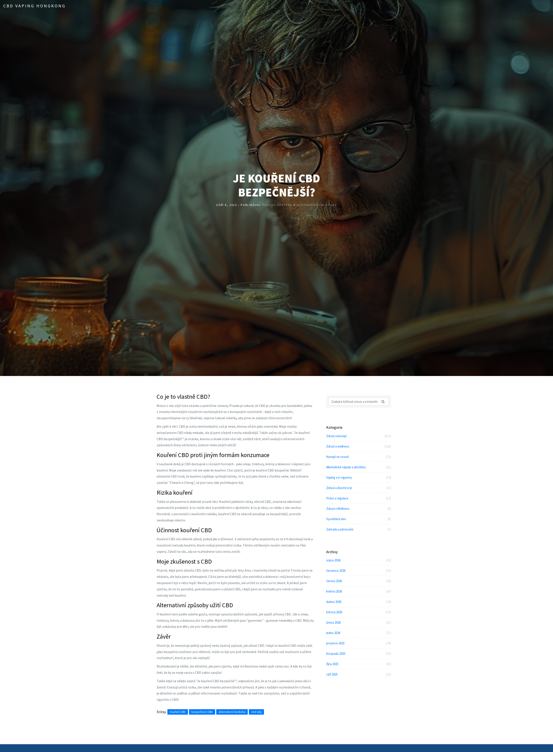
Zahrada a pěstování (358, 529)
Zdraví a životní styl (358, 488)
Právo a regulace (358, 498)
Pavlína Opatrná (277, 205)
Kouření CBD (178, 712)
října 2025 (358, 664)
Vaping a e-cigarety (358, 477)
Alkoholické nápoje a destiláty (358, 467)
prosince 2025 (358, 643)
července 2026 (358, 571)
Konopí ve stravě (358, 457)
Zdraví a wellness (358, 446)
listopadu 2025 (358, 654)
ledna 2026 (358, 633)
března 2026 (358, 612)
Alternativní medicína (317, 205)
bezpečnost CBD (202, 712)
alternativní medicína (232, 712)
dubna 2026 (358, 602)
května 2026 (358, 591)
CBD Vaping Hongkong (34, 5)
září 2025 (358, 674)
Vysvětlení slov (358, 519)
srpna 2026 (358, 560)
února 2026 (358, 622)
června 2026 (358, 581)
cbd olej (256, 712)
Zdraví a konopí (358, 436)
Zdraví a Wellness (358, 509)
